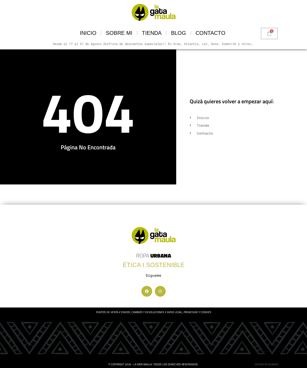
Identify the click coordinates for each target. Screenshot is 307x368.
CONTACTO (210, 33)
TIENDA (152, 33)
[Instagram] (160, 291)
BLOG (178, 33)
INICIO (88, 33)
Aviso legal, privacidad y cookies (189, 312)
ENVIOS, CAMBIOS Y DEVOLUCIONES (142, 312)
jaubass (273, 364)
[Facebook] (146, 291)
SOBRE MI (119, 33)
